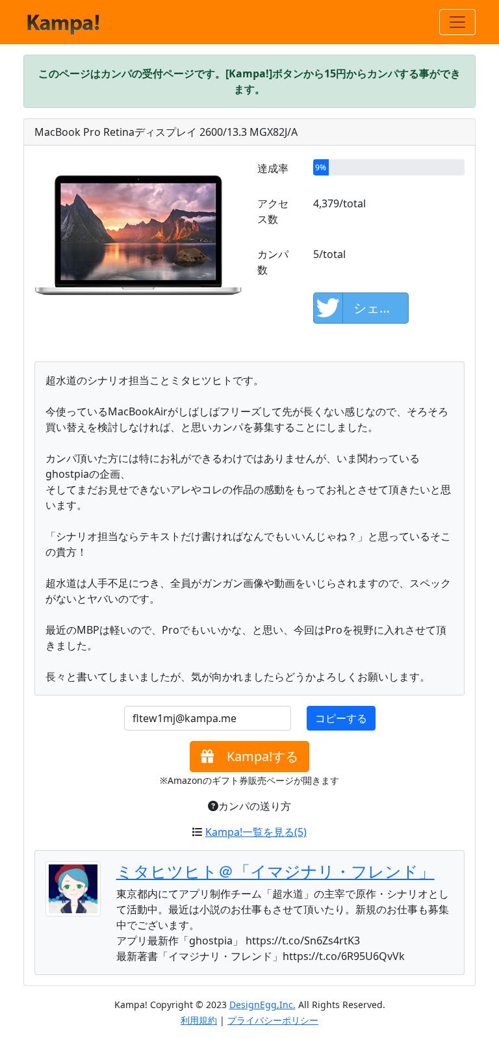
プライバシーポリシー (272, 1020)
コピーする (341, 718)
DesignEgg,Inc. (262, 1004)
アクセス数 (272, 211)
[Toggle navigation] (457, 22)
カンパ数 (272, 262)
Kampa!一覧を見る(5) (256, 832)
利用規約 (199, 1020)
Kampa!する (256, 756)
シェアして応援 (381, 308)
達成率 (272, 168)
